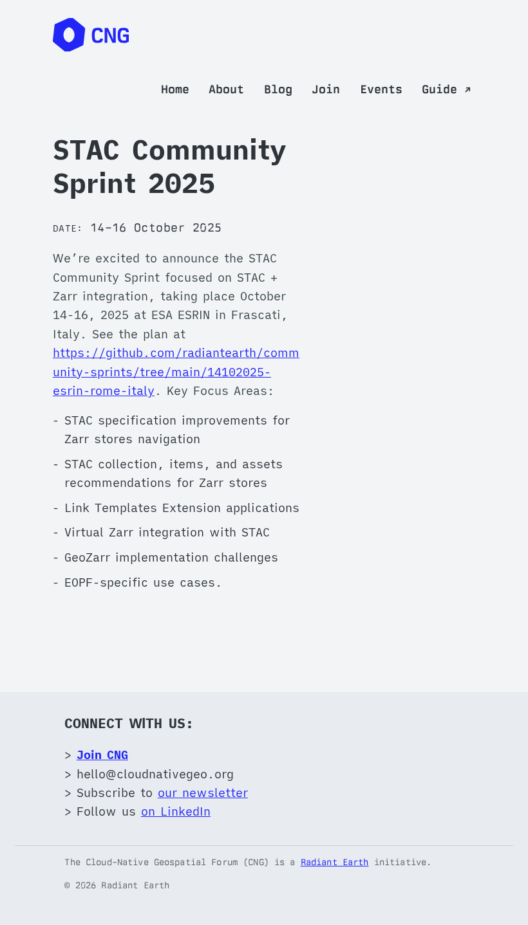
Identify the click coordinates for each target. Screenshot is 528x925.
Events (381, 89)
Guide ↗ (446, 89)
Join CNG (102, 754)
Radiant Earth (335, 862)
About (226, 89)
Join (326, 89)
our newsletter (203, 792)
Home (175, 89)
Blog (278, 89)
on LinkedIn (176, 811)
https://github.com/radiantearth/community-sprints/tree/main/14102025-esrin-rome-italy (176, 371)
